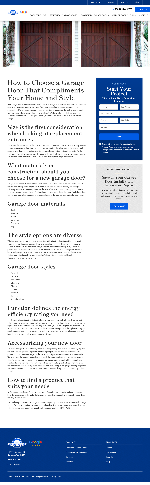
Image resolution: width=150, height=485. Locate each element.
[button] (38, 15)
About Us (69, 461)
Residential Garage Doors (76, 447)
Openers (69, 457)
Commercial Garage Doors (76, 452)
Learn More (119, 206)
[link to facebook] (141, 476)
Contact (109, 447)
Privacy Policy (108, 147)
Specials (111, 2)
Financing (124, 2)
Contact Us (142, 9)
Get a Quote (95, 2)
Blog (137, 2)
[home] (18, 12)
